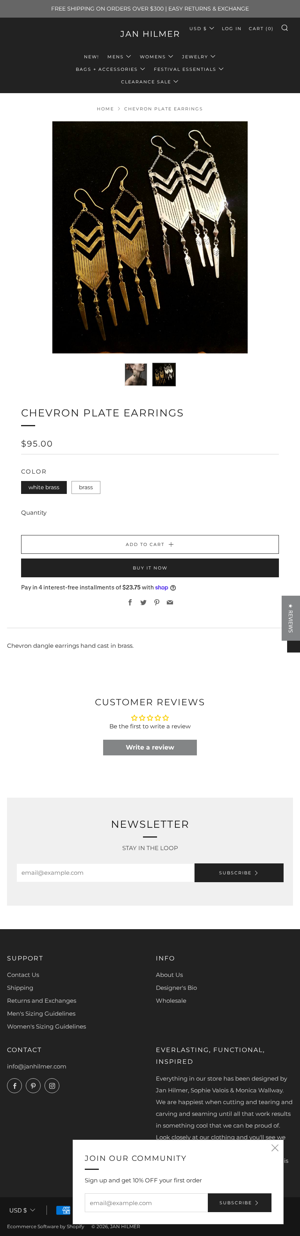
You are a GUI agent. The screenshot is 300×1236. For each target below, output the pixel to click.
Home (105, 109)
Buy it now (150, 568)
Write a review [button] (150, 747)
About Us (169, 974)
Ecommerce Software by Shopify (45, 1226)
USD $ (198, 28)
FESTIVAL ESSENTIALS (185, 69)
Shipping (20, 987)
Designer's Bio (176, 987)
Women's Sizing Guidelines (46, 1026)
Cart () (261, 28)
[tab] (136, 374)
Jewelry (195, 56)
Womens (153, 56)
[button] (151, 1163)
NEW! (91, 56)
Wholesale (171, 1000)
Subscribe (235, 873)
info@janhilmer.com (36, 1066)
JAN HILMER (150, 34)
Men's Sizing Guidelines (41, 1013)
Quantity (33, 512)
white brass (44, 487)
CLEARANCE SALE (146, 82)
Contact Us (23, 974)
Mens (115, 56)
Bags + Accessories (107, 69)
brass (86, 487)
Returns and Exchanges (41, 1000)
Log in (232, 28)
